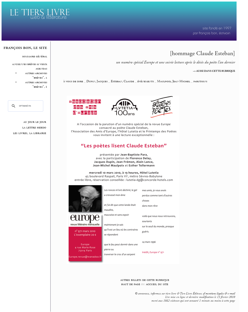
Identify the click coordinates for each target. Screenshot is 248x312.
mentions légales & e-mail (220, 294)
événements (145, 81)
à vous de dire (73, 81)
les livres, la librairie (29, 133)
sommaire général (34, 56)
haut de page (130, 284)
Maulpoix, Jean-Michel (174, 81)
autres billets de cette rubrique (144, 280)
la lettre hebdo (34, 127)
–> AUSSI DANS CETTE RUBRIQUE (214, 71)
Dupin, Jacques (97, 81)
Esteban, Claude (123, 81)
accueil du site (157, 284)
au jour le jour (34, 122)
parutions (200, 81)
